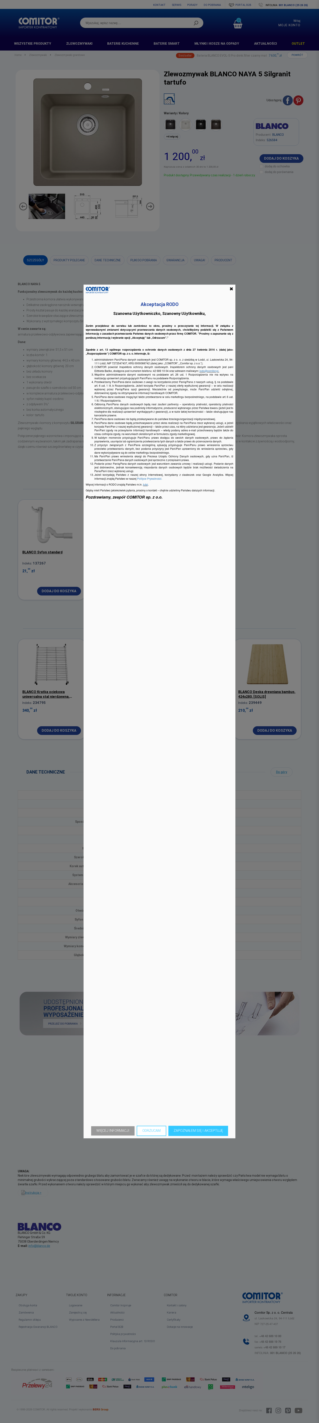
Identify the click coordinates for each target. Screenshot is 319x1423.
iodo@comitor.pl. (209, 371)
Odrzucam (151, 1131)
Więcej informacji (112, 1131)
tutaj (145, 484)
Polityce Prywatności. (149, 478)
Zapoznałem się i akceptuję (198, 1131)
